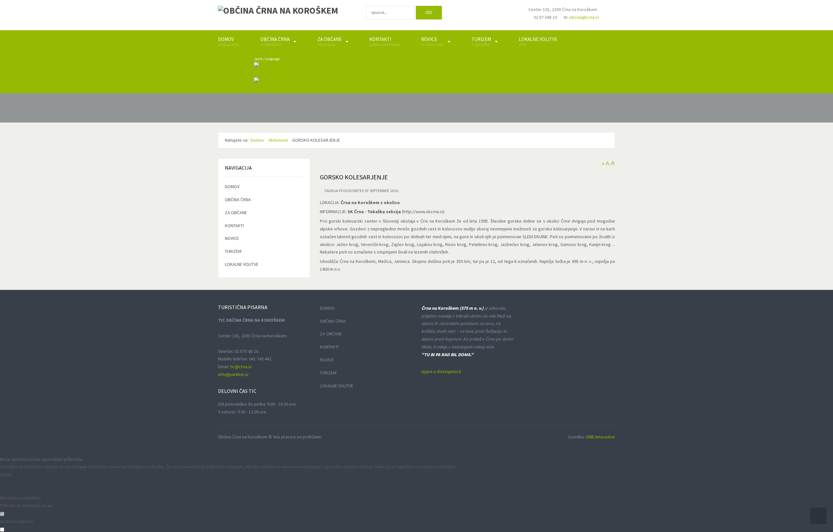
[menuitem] (228, 42)
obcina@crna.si (584, 17)
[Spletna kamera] (506, 15)
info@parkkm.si (233, 374)
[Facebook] (465, 14)
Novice (232, 238)
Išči (429, 12)
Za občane (236, 212)
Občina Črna (238, 199)
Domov (232, 186)
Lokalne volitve (241, 264)
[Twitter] (486, 14)
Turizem (233, 251)
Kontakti (234, 225)
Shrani (6, 474)
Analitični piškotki (16, 521)
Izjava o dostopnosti (441, 371)
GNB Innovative (600, 437)
